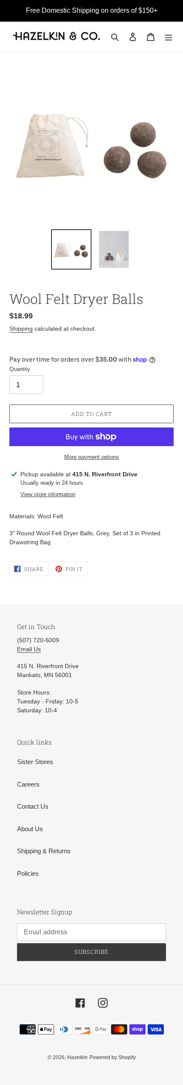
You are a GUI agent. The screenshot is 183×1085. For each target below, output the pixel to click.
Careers (28, 784)
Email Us (29, 649)
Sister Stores (35, 761)
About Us (30, 828)
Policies (28, 873)
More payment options (91, 457)
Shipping (21, 328)
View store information (47, 494)
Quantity (19, 369)
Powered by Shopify (112, 1057)
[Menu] (168, 37)
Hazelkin (77, 1057)
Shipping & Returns (44, 851)
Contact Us (33, 806)
